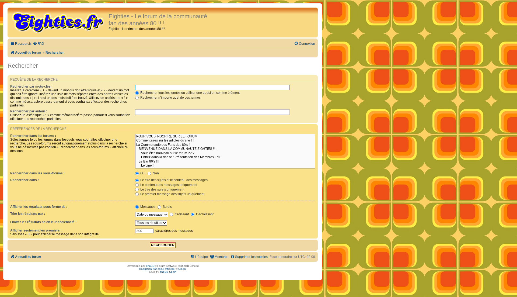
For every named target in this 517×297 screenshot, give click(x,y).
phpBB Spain (168, 271)
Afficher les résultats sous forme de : (38, 207)
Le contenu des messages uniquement (168, 185)
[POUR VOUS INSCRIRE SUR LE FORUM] (225, 136)
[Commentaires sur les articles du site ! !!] (225, 141)
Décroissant (204, 214)
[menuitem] (38, 43)
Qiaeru (182, 268)
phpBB (150, 265)
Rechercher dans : (24, 180)
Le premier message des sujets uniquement (171, 194)
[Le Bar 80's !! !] (225, 162)
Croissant (181, 214)
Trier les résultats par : (27, 214)
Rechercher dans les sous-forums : (37, 173)
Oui (142, 173)
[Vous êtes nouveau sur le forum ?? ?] (225, 153)
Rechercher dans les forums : (33, 136)
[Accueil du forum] (59, 22)
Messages (147, 207)
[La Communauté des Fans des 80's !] (225, 145)
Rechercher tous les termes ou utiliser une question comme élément (189, 93)
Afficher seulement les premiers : (36, 230)
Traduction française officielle (157, 268)
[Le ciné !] (225, 166)
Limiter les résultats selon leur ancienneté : (43, 222)
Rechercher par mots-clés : (31, 86)
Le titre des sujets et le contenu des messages (173, 180)
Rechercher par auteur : (28, 111)
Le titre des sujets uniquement (161, 189)
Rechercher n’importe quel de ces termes (170, 97)
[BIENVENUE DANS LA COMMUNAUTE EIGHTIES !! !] (225, 149)
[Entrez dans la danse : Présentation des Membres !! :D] (225, 157)
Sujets (167, 207)
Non (155, 173)
